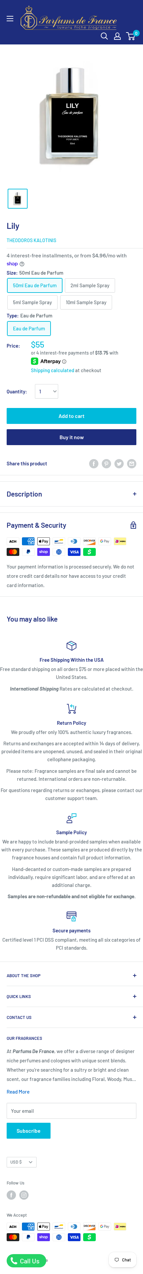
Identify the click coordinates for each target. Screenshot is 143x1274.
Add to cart (71, 416)
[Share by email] (131, 463)
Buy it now (72, 437)
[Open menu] (10, 18)
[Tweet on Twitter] (119, 463)
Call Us (29, 1261)
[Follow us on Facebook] (11, 1195)
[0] (131, 36)
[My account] (117, 36)
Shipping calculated (52, 370)
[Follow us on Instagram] (24, 1195)
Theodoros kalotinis (31, 240)
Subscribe (29, 1130)
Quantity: (17, 391)
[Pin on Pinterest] (106, 463)
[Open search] (104, 36)
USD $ (16, 1162)
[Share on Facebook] (93, 463)
